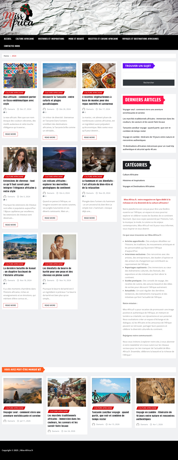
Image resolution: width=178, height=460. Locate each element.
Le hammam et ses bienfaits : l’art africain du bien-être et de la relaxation (98, 184)
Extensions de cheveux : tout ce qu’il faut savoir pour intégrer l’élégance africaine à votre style (19, 186)
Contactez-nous (12, 46)
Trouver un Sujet (138, 66)
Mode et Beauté (76, 39)
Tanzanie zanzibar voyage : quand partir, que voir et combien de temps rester (110, 415)
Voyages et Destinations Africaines (140, 39)
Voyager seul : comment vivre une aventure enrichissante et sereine (22, 414)
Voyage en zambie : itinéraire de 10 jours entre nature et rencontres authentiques (155, 415)
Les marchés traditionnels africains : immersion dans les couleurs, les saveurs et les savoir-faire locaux (64, 421)
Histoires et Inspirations (51, 39)
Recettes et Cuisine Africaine (103, 39)
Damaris (11, 109)
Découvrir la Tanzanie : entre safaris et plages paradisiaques (58, 100)
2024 (14, 56)
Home (6, 56)
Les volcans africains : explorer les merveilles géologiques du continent (56, 184)
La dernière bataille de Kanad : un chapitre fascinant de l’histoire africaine (19, 271)
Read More (10, 134)
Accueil (7, 39)
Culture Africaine (25, 39)
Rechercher (148, 82)
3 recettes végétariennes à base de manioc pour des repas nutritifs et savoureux (97, 100)
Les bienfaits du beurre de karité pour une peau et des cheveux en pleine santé (58, 271)
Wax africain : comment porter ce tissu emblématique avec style (19, 100)
